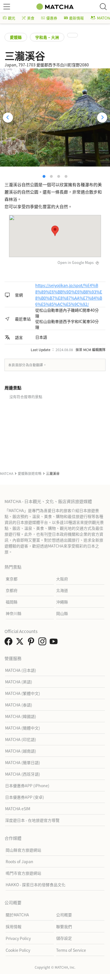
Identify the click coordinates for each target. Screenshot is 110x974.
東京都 (11, 579)
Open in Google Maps (76, 262)
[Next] (102, 118)
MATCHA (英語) (18, 682)
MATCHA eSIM (17, 808)
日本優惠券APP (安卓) (24, 797)
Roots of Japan (19, 861)
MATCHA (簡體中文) (22, 728)
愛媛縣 (16, 37)
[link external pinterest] (32, 642)
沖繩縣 (62, 602)
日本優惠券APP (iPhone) (27, 785)
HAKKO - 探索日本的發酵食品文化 (35, 884)
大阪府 (62, 579)
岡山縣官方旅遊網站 (23, 850)
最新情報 (76, 18)
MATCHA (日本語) (20, 670)
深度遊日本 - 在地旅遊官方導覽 (32, 820)
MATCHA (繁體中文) (22, 693)
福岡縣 (11, 602)
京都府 (11, 590)
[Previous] (8, 118)
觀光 (11, 18)
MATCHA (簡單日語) (22, 762)
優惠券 (51, 18)
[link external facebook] (10, 642)
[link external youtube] (55, 642)
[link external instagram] (43, 642)
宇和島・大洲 (47, 37)
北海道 (62, 590)
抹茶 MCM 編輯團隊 (90, 349)
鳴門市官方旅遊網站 (23, 873)
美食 (30, 18)
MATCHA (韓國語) (20, 716)
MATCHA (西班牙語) (22, 774)
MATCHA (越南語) (20, 751)
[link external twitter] (21, 642)
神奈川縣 (13, 613)
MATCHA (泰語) (18, 705)
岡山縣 (62, 613)
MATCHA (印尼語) (20, 739)
